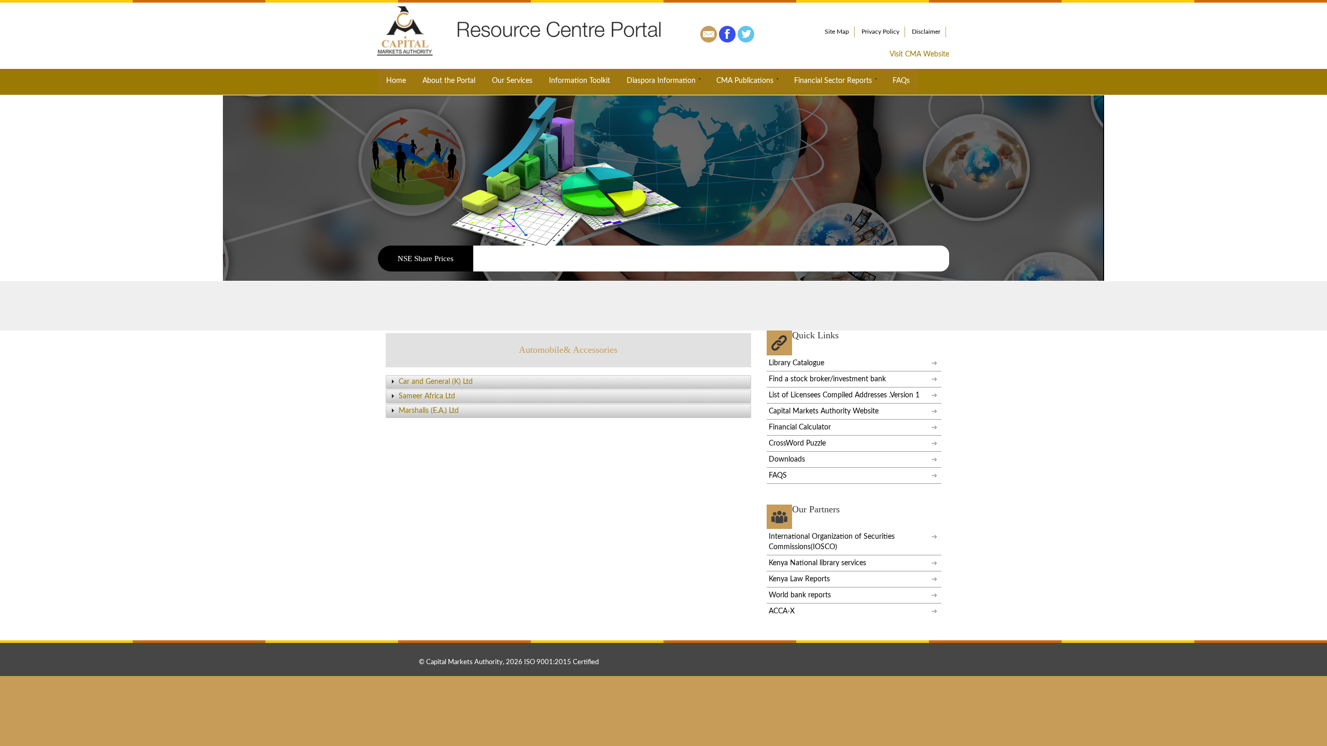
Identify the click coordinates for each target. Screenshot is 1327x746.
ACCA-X (782, 611)
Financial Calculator (800, 427)
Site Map (837, 31)
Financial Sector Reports (833, 80)
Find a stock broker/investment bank (827, 379)
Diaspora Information (661, 80)
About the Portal (448, 80)
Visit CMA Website (919, 54)
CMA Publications (744, 80)
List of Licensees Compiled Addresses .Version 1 (844, 395)
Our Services (512, 80)
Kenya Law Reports (799, 579)
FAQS (778, 475)
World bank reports (800, 595)
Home (396, 80)
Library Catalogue (796, 363)
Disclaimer (926, 31)
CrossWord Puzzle (797, 443)
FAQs (901, 80)
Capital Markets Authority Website (824, 411)
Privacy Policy (880, 31)
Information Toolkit (579, 80)
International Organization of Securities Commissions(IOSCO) (832, 542)
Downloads (787, 459)
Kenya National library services (817, 563)
